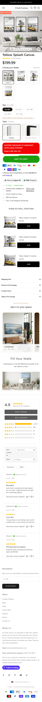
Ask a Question (21, 418)
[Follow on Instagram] (9, 675)
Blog (3, 603)
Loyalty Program (8, 599)
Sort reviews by (8, 452)
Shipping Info (6, 279)
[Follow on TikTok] (27, 675)
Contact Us (6, 621)
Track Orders (6, 610)
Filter (8, 459)
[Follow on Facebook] (3, 675)
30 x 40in (19, 114)
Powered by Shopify (28, 687)
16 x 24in (18, 109)
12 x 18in (7, 109)
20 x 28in (30, 109)
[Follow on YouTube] (21, 675)
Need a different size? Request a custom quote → (18, 118)
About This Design (8, 297)
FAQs (4, 606)
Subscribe (10, 586)
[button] (21, 424)
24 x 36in (8, 114)
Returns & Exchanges (9, 285)
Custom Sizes (6, 291)
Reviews (5, 614)
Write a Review (21, 412)
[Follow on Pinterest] (15, 675)
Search (4, 617)
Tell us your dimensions (30, 190)
